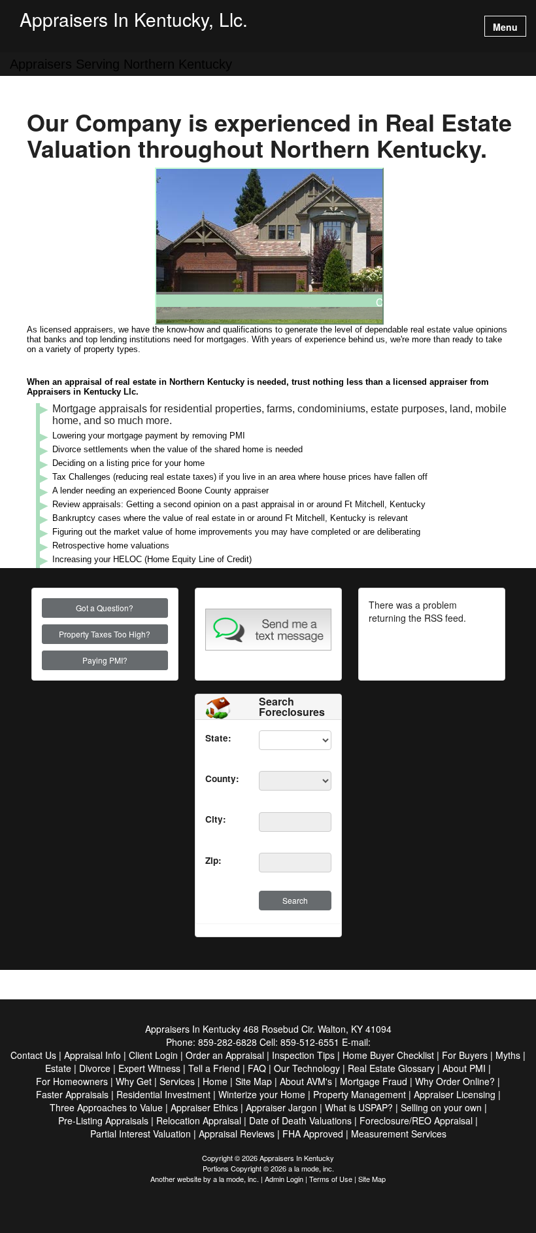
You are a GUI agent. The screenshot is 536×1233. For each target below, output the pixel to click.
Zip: (213, 860)
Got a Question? (104, 607)
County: (222, 778)
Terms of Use (330, 1178)
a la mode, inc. (236, 1178)
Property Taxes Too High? (104, 633)
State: (218, 738)
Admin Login (284, 1178)
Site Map (372, 1178)
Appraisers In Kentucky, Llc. (134, 21)
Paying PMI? (104, 660)
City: (215, 819)
